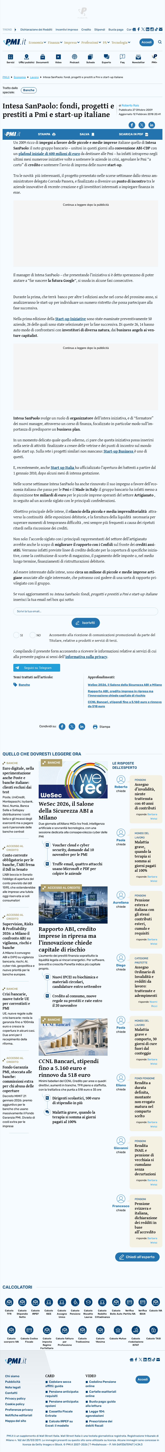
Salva (85, 134)
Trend (7, 29)
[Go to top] (138, 1437)
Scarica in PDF (131, 134)
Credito (86, 29)
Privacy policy (15, 1398)
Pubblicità (12, 1382)
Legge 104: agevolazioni (95, 1414)
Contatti (11, 1393)
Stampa (44, 134)
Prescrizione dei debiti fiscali (99, 1423)
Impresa (70, 42)
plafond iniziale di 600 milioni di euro (49, 154)
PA (105, 42)
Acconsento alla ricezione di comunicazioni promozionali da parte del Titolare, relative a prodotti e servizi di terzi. (102, 637)
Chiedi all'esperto (140, 1257)
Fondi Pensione (145, 1078)
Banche (28, 90)
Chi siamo (12, 1376)
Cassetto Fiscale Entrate (59, 1414)
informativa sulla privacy (86, 657)
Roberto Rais (130, 105)
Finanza (54, 42)
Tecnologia (119, 42)
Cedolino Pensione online (101, 1384)
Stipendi (99, 29)
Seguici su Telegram (38, 667)
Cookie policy (14, 1404)
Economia (36, 42)
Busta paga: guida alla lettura (101, 1404)
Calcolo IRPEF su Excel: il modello (59, 1423)
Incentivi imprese (67, 29)
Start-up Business (119, 451)
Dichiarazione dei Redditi (36, 29)
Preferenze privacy (19, 1410)
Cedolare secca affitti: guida (58, 1384)
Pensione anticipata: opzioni (62, 1404)
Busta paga (115, 29)
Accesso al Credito (64, 888)
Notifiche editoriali (18, 1415)
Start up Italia (63, 467)
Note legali (13, 1387)
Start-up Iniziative (70, 319)
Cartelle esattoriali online (101, 1394)
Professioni (89, 42)
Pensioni (140, 779)
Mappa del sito (15, 1421)
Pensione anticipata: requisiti (62, 1394)
